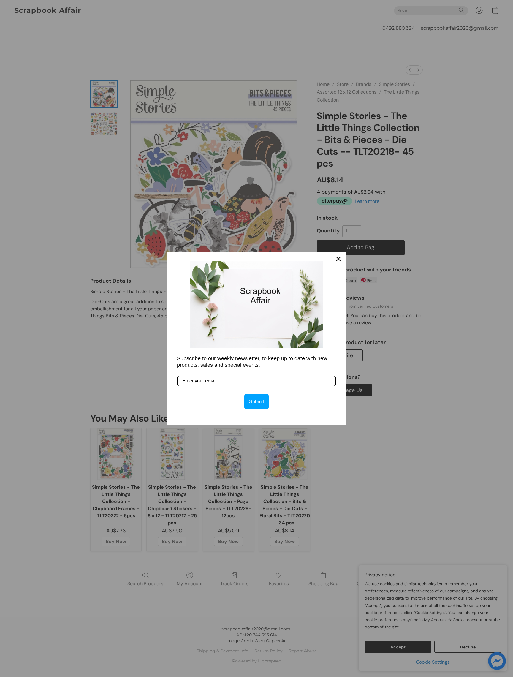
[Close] (338, 259)
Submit (256, 401)
